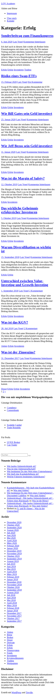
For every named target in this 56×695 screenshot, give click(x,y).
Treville (29, 692)
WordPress (16, 692)
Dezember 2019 (14, 551)
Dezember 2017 (14, 613)
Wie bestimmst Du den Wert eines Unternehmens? (29, 471)
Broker (10, 637)
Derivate (11, 642)
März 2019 (12, 574)
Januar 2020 (12, 548)
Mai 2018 (11, 600)
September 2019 (14, 559)
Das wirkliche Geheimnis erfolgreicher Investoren (19, 210)
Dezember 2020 (14, 522)
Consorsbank (13, 410)
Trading (27, 70)
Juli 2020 (11, 533)
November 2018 (14, 584)
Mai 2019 (11, 569)
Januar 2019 (12, 579)
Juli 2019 (11, 564)
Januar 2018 (12, 610)
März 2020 (12, 543)
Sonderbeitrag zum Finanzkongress (27, 36)
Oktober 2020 (13, 525)
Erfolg (4, 70)
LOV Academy (8, 3)
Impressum (12, 13)
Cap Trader (12, 445)
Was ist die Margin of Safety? (23, 178)
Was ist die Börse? (40, 500)
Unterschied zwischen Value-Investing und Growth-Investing (24, 283)
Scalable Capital (14, 425)
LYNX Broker (13, 442)
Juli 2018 (11, 595)
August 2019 (13, 561)
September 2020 (14, 527)
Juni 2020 (11, 535)
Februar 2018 (13, 608)
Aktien (4, 346)
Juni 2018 (11, 597)
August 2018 (13, 592)
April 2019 (12, 571)
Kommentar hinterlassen (34, 42)
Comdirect (11, 407)
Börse (9, 635)
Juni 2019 (11, 566)
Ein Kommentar (35, 82)
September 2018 (14, 590)
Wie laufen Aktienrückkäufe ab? (21, 466)
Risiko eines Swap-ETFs (19, 76)
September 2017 (14, 621)
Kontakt (10, 21)
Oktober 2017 (13, 618)
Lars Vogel (18, 42)
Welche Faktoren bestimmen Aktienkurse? (26, 476)
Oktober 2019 (13, 556)
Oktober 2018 (13, 587)
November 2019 (14, 553)
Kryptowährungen (15, 658)
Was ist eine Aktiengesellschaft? (21, 469)
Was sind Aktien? (21, 490)
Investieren (19, 70)
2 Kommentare (36, 291)
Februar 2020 (13, 546)
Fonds (9, 653)
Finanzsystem (13, 650)
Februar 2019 (13, 577)
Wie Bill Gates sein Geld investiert (26, 113)
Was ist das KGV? (14, 322)
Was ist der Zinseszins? (18, 352)
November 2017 (14, 616)
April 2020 (12, 540)
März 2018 (12, 605)
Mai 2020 (11, 538)
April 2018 (12, 603)
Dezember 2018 (14, 582)
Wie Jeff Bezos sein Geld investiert (26, 146)
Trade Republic (14, 427)
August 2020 (13, 530)
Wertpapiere (12, 663)
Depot (4, 389)
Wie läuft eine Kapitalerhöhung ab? (23, 474)
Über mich (12, 18)
